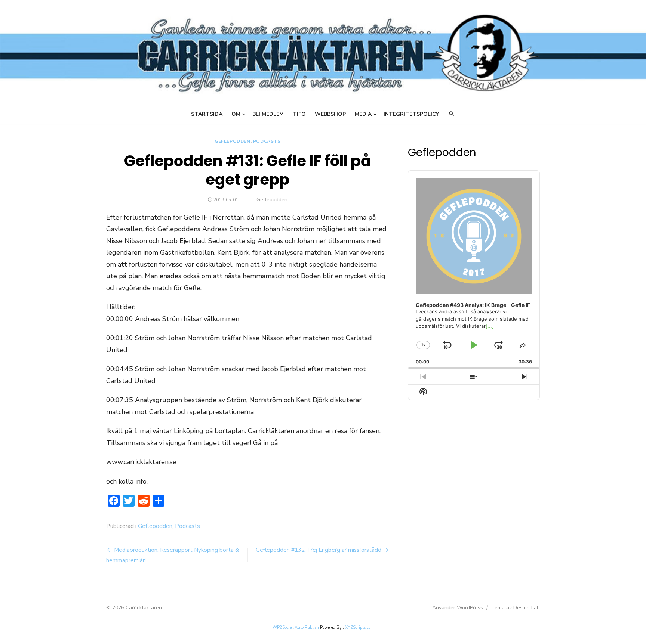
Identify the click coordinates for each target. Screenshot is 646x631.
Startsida (206, 114)
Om (235, 114)
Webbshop (330, 114)
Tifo (299, 114)
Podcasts (267, 141)
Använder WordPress (457, 607)
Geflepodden (232, 141)
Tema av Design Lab (515, 607)
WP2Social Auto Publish (296, 627)
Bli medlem (268, 114)
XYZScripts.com (359, 627)
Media (363, 114)
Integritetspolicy (411, 114)
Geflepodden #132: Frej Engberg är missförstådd (318, 550)
